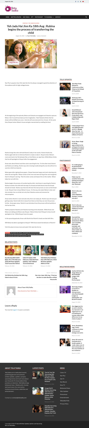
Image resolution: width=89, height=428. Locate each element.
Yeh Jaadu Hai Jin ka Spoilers (31, 232)
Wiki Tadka (26, 17)
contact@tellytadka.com (19, 397)
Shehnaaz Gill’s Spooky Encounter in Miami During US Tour (78, 100)
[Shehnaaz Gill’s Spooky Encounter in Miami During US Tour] (65, 98)
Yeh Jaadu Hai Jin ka (33, 23)
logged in (15, 310)
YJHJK (28, 236)
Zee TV (62, 379)
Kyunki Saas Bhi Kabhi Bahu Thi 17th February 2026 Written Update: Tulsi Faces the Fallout (13, 260)
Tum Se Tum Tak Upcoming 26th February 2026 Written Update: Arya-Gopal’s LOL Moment (50, 376)
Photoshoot (39, 17)
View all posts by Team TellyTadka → (28, 291)
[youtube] (83, 1)
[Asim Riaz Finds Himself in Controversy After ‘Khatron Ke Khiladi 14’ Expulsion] (65, 84)
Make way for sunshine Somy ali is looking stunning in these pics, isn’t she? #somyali (78, 180)
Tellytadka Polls (64, 400)
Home (7, 17)
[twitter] (81, 1)
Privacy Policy (64, 404)
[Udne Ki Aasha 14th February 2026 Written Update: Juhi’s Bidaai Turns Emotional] (31, 251)
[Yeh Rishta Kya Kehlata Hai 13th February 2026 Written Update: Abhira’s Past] (49, 251)
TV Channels (48, 17)
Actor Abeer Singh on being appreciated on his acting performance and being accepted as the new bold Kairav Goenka (78, 147)
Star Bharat (63, 382)
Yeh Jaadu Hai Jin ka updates (35, 234)
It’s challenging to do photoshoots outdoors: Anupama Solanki (78, 167)
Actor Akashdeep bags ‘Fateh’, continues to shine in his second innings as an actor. (77, 329)
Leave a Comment (41, 36)
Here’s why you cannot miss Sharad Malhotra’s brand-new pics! (78, 207)
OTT (32, 17)
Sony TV (62, 385)
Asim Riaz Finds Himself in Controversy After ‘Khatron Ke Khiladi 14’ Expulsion (78, 87)
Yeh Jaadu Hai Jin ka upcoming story (15, 234)
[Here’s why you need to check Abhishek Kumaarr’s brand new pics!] (65, 191)
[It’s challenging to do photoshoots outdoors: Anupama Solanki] (65, 165)
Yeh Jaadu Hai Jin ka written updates (16, 236)
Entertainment (64, 397)
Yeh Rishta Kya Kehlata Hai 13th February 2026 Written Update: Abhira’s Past (49, 260)
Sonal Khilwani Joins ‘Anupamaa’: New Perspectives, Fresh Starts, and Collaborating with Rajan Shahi (78, 114)
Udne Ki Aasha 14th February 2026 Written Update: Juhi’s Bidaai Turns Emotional (30, 260)
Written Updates (16, 17)
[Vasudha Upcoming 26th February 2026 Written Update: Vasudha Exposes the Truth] (38, 406)
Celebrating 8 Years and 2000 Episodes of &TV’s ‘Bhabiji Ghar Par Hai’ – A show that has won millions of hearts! (78, 130)
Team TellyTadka (31, 36)
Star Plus (25, 23)
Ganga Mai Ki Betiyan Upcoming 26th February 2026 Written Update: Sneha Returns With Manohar (50, 393)
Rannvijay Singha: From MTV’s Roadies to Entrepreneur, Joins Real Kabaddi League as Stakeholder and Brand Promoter (77, 293)
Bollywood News (65, 388)
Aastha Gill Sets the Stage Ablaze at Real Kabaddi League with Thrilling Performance (78, 275)
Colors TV (63, 372)
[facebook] (76, 1)
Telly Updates (64, 391)
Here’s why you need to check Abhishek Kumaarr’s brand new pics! (77, 194)
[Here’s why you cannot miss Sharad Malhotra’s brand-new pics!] (65, 205)
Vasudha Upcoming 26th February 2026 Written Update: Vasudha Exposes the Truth (50, 409)
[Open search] (86, 17)
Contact (57, 17)
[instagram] (78, 1)
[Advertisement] (36, 75)
